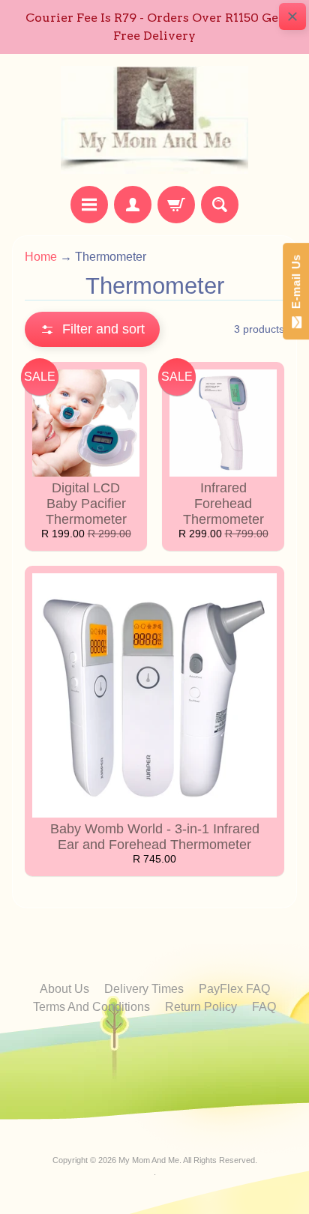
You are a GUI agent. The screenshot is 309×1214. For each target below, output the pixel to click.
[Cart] (176, 204)
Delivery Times (144, 988)
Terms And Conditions (91, 1006)
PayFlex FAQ (234, 988)
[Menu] (89, 204)
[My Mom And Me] (154, 120)
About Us (64, 988)
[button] (92, 329)
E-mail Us (296, 285)
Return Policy (201, 1006)
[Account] (133, 204)
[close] (292, 16)
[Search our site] (219, 204)
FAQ (264, 1006)
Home (41, 256)
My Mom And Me (148, 1160)
